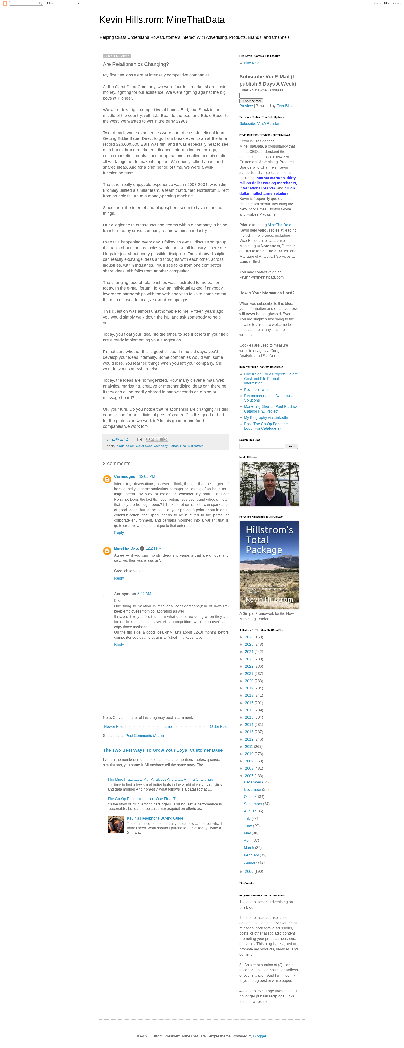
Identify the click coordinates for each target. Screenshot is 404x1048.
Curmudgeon (126, 477)
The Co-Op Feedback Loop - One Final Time (144, 799)
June (248, 826)
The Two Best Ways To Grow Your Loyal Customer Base (163, 750)
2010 (249, 754)
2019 (249, 688)
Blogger (259, 1036)
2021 (249, 674)
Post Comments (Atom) (145, 736)
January (251, 862)
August (250, 811)
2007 (249, 776)
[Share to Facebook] (161, 439)
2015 (249, 717)
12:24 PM (154, 548)
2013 (249, 732)
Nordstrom (196, 446)
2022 (249, 666)
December (253, 782)
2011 (249, 747)
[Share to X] (157, 439)
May (248, 833)
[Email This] (148, 439)
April (248, 840)
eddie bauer (125, 446)
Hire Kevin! (253, 63)
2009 (249, 761)
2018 (249, 695)
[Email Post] (139, 439)
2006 (249, 872)
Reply (119, 533)
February (252, 855)
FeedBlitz (284, 106)
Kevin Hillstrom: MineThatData (162, 20)
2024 (249, 652)
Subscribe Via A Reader (259, 124)
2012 (249, 739)
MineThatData (126, 548)
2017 (249, 703)
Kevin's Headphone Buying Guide (155, 818)
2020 (249, 681)
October (251, 797)
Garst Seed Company (152, 446)
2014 (249, 725)
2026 (249, 637)
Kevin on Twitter (257, 390)
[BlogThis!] (152, 439)
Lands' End (178, 446)
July (248, 819)
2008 (249, 768)
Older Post (218, 727)
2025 (249, 644)
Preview (246, 106)
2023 (249, 659)
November (253, 789)
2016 (249, 710)
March (249, 848)
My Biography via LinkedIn (266, 418)
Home (167, 727)
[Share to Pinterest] (165, 439)
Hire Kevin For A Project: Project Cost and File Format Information (270, 378)
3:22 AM (144, 594)
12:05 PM (147, 477)
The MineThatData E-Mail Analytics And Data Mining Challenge (160, 779)
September (253, 804)
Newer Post (113, 727)
